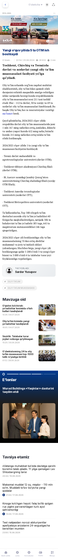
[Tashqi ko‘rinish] (47, 5)
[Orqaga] (5, 4)
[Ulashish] (53, 5)
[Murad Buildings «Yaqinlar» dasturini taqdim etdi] (29, 413)
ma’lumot (7, 113)
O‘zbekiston (7, 60)
